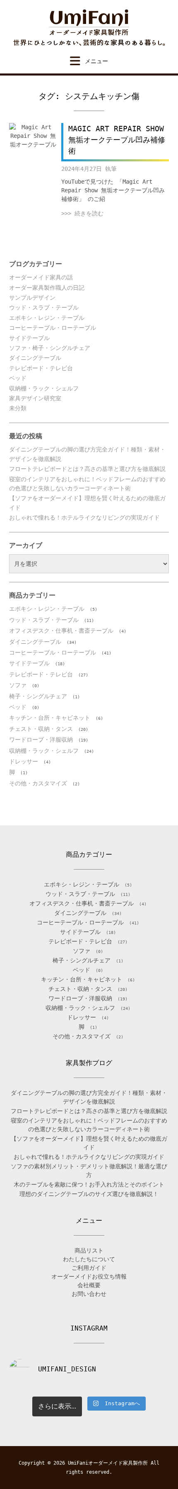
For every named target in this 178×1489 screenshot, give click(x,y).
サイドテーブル (29, 338)
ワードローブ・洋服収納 (41, 739)
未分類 (17, 408)
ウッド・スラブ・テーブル (44, 307)
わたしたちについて (89, 1259)
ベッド (17, 378)
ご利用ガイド (89, 1267)
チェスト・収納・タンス (41, 729)
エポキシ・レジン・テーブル (46, 317)
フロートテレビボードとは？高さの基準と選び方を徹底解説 (87, 469)
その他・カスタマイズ (38, 783)
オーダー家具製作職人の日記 (46, 287)
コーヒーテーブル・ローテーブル (52, 327)
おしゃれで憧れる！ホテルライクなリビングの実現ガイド (84, 517)
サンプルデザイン (32, 297)
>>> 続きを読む (82, 213)
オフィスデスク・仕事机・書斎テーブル (61, 630)
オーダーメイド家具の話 (41, 277)
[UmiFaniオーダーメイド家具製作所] (89, 27)
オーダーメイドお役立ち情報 (89, 1276)
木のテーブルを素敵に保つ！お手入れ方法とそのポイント (89, 1184)
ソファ (17, 685)
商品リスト (89, 1250)
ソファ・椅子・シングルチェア (49, 348)
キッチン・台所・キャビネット (49, 717)
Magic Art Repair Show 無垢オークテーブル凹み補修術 (116, 139)
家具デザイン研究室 (35, 398)
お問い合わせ (89, 1293)
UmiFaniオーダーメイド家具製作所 (108, 1463)
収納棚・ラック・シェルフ (44, 388)
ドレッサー (23, 761)
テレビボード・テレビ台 (41, 368)
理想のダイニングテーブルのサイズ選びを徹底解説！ (89, 1194)
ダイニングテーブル (35, 358)
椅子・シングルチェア (38, 696)
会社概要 (89, 1285)
